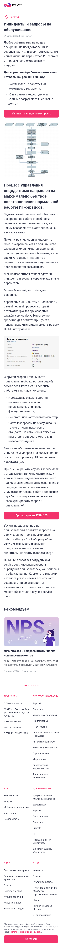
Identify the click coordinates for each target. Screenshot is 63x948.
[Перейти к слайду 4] (33, 685)
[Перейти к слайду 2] (28, 685)
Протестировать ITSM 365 (31, 515)
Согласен (31, 939)
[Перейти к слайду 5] (35, 685)
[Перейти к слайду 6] (37, 685)
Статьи (15, 16)
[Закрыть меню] (56, 5)
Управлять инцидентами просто (31, 113)
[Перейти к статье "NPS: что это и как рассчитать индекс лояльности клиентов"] (31, 642)
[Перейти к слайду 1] (26, 685)
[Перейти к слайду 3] (31, 685)
